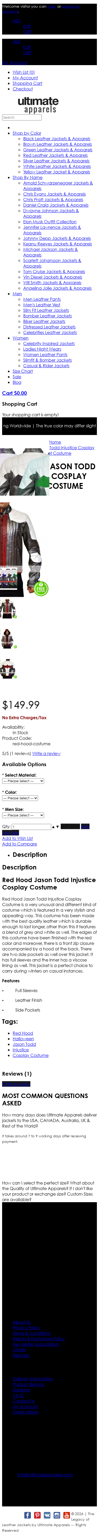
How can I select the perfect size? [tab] (36, 1183)
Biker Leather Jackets (44, 321)
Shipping (21, 1390)
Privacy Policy (26, 1327)
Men (17, 293)
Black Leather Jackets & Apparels (56, 138)
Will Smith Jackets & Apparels (52, 282)
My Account (14, 62)
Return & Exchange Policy (39, 1338)
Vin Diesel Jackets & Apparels (52, 277)
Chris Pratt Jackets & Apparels (53, 199)
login (52, 6)
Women (21, 338)
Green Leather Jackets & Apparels (57, 149)
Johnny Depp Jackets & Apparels (57, 238)
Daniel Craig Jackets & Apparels (55, 205)
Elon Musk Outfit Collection (50, 221)
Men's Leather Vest (41, 304)
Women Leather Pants (45, 354)
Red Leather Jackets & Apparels (55, 155)
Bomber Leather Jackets (47, 315)
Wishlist (19, 1349)
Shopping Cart (27, 83)
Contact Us (24, 1401)
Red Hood (23, 1033)
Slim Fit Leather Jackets (46, 310)
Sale (17, 376)
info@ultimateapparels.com (45, 1474)
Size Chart (23, 371)
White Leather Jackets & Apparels (57, 166)
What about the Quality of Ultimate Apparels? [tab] (48, 1185)
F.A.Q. (18, 1395)
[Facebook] (27, 1515)
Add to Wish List (17, 838)
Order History (26, 1412)
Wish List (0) (24, 72)
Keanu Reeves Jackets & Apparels (57, 243)
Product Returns (28, 1384)
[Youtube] (66, 1515)
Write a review (46, 753)
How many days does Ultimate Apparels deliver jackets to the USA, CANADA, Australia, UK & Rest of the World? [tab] (49, 1120)
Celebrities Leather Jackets (50, 332)
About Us (22, 1322)
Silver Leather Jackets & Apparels (56, 160)
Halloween (23, 1038)
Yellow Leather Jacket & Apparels (56, 172)
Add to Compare (19, 844)
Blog (17, 382)
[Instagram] (56, 1515)
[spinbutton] (31, 827)
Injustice (21, 1049)
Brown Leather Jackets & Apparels (57, 144)
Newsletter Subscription (36, 1344)
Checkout (23, 88)
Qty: (6, 826)
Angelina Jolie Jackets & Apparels (57, 288)
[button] (53, 826)
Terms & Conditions (32, 1333)
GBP (27, 32)
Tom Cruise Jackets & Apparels (54, 271)
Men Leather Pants (42, 299)
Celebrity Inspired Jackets (49, 343)
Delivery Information (33, 1378)
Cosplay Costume (31, 1055)
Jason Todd (24, 1044)
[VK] (46, 1515)
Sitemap (21, 1355)
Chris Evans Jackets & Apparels (54, 194)
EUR (27, 26)
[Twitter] (17, 1515)
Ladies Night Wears (42, 349)
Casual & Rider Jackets (46, 365)
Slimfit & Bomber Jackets (47, 360)
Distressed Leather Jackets (49, 327)
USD (17, 20)
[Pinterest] (37, 1515)
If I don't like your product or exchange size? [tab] (47, 1191)
